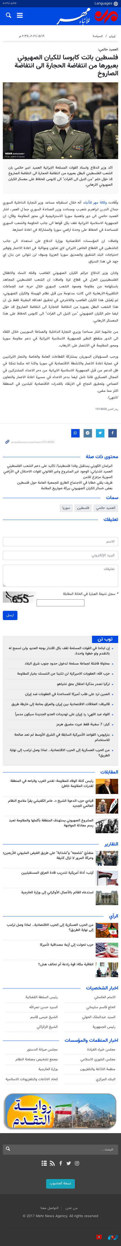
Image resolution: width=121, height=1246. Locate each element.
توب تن (105, 639)
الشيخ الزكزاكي (47, 1027)
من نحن (72, 1208)
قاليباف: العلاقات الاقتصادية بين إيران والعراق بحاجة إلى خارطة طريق (61, 704)
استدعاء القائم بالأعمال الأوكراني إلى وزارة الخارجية (57, 892)
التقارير (111, 844)
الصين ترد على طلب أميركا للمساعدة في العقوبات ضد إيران (67, 694)
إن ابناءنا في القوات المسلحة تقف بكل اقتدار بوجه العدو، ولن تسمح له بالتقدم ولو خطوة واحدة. (59, 651)
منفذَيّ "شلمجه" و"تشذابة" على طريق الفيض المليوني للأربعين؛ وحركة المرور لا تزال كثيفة (48, 855)
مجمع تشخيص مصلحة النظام (36, 1059)
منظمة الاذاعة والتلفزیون (97, 1069)
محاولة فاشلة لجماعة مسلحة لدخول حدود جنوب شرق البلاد (67, 664)
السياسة (98, 36)
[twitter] (68, 1164)
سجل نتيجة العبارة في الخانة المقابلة (90, 594)
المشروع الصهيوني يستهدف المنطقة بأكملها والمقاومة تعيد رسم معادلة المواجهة (51, 823)
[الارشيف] (44, 1164)
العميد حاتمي (105, 508)
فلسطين (83, 508)
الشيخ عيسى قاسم (44, 1017)
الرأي (113, 916)
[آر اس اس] (52, 1164)
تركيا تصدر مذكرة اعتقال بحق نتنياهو (83, 684)
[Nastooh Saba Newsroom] (110, 1237)
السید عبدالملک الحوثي (98, 1017)
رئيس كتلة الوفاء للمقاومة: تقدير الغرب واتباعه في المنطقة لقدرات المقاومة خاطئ (51, 783)
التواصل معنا (50, 1208)
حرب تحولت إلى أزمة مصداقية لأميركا (66, 945)
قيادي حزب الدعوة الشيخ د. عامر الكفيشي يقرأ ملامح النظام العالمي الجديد (50, 803)
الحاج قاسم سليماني (100, 1007)
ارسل (10, 615)
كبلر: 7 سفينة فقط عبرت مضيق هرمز (83, 724)
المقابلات (109, 772)
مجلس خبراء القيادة (101, 1049)
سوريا (66, 508)
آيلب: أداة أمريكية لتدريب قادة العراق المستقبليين (57, 873)
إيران (112, 36)
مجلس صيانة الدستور (42, 1049)
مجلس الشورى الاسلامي (97, 1059)
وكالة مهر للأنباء (95, 203)
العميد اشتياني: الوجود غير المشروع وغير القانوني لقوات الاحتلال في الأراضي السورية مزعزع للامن (58, 474)
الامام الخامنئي (104, 997)
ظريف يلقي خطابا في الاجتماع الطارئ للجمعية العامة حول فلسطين (65, 483)
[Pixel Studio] (96, 1237)
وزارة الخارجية (48, 1069)
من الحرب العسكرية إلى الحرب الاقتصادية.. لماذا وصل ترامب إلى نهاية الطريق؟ (60, 752)
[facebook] (60, 1164)
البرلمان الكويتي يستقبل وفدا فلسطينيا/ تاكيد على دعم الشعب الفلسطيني (60, 466)
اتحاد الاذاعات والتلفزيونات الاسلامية (32, 1079)
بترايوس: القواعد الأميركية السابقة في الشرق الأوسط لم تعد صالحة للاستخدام (62, 737)
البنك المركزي (105, 1079)
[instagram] (76, 1164)
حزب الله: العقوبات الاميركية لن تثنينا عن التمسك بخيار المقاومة (63, 674)
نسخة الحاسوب (60, 1183)
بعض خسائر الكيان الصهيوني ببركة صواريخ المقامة (77, 488)
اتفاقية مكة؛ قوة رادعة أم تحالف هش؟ (65, 964)
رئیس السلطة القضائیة (42, 997)
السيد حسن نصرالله (43, 1007)
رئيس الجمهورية (104, 1027)
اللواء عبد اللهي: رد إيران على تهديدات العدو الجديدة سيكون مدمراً (62, 714)
